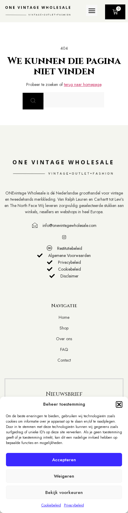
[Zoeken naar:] (64, 99)
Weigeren (64, 476)
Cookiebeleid (51, 505)
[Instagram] (64, 237)
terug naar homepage (82, 84)
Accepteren (64, 459)
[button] (119, 404)
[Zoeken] (33, 101)
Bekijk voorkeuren (64, 492)
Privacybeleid (74, 505)
